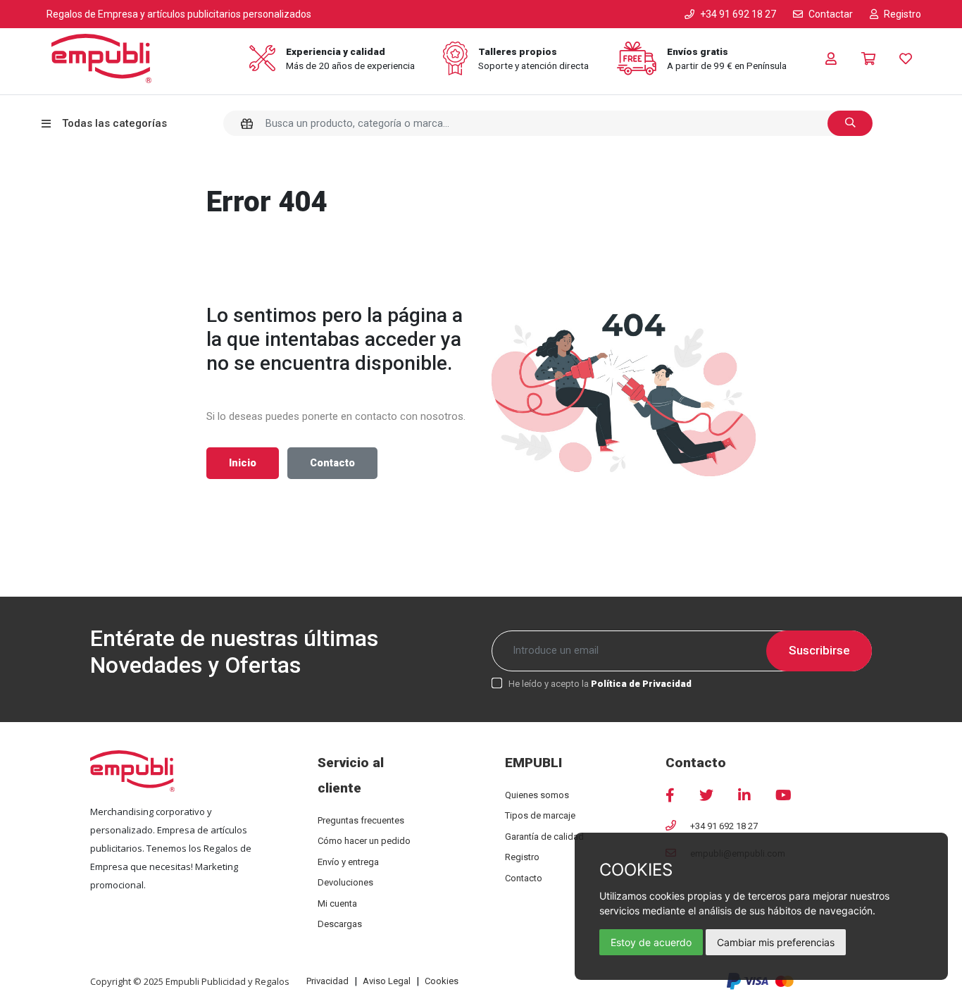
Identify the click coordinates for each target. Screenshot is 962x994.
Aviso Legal (387, 981)
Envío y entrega (348, 862)
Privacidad (327, 981)
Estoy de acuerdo (651, 942)
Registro (522, 857)
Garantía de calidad (544, 836)
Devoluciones (345, 882)
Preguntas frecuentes (361, 820)
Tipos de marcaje (540, 815)
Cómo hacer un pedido (364, 840)
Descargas (340, 924)
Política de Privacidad (641, 683)
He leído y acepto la (600, 683)
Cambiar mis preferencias (776, 942)
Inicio (242, 463)
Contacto (332, 463)
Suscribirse (819, 650)
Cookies (441, 981)
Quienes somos (537, 795)
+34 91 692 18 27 (724, 826)
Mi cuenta (337, 903)
